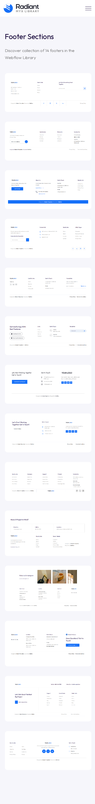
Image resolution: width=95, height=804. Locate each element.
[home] (21, 8)
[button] (88, 8)
